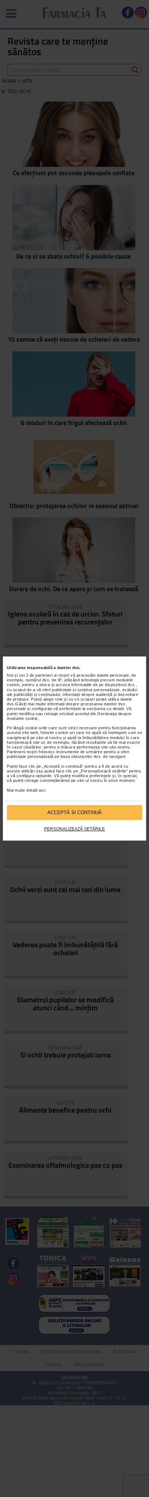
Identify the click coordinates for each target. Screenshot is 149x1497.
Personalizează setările (74, 829)
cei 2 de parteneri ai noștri (44, 675)
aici (42, 790)
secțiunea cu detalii (105, 709)
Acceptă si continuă (74, 812)
